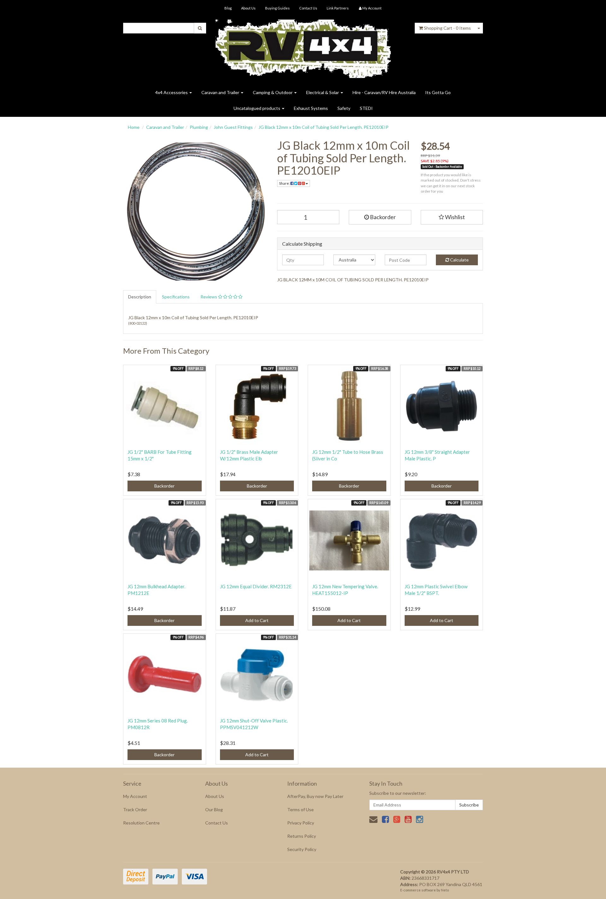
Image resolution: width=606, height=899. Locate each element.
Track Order (135, 809)
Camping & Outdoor (273, 92)
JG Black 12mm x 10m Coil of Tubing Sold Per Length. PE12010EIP (323, 127)
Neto (445, 890)
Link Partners (338, 8)
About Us (248, 8)
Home (134, 127)
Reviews (209, 296)
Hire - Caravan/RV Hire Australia (384, 92)
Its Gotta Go (438, 92)
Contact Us (308, 8)
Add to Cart (257, 620)
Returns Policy (301, 836)
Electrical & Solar (323, 92)
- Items (447, 28)
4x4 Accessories (172, 92)
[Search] (200, 28)
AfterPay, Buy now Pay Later (315, 796)
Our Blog (214, 809)
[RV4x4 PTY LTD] (303, 46)
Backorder (382, 216)
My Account (135, 796)
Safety (343, 108)
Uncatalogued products (257, 108)
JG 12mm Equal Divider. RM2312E (256, 586)
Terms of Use (300, 809)
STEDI (366, 108)
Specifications (176, 296)
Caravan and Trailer (220, 92)
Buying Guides (277, 8)
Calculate (459, 259)
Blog (228, 8)
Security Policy (301, 849)
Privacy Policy (300, 822)
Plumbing (199, 127)
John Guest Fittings (233, 127)
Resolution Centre (141, 822)
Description (139, 296)
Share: (284, 183)
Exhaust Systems (311, 108)
